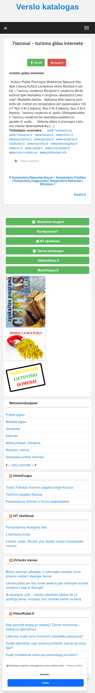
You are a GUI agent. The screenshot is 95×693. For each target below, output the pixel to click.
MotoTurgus (22, 476)
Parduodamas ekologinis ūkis (26, 527)
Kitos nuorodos (29, 161)
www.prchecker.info (53, 152)
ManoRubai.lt (23, 613)
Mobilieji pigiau (16, 421)
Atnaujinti (56, 62)
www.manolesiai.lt (57, 148)
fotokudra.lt (17, 143)
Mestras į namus (17, 450)
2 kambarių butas (18, 534)
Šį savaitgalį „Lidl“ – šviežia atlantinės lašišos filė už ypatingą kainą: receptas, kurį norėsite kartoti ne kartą (43, 596)
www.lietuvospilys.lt (64, 143)
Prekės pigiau (15, 414)
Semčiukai (13, 428)
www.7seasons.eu (59, 130)
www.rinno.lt (64, 134)
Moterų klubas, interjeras (23, 443)
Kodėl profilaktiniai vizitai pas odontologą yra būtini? (42, 654)
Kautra (79, 194)
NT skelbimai (23, 516)
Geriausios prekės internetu (25, 457)
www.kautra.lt (44, 134)
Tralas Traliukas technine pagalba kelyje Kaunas (39, 487)
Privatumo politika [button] (74, 665)
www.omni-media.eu (23, 152)
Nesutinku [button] (44, 674)
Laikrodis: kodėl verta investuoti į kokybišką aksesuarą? (44, 636)
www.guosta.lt (43, 139)
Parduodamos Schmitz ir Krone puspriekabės (37, 501)
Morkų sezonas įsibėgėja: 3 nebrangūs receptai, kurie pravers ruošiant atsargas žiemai (43, 573)
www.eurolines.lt (20, 139)
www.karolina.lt (37, 143)
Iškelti (37, 62)
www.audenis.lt (66, 139)
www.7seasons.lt (20, 134)
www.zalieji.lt (33, 148)
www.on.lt (15, 148)
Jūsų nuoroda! (21, 465)
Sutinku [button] (45, 682)
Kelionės (12, 436)
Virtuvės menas (25, 560)
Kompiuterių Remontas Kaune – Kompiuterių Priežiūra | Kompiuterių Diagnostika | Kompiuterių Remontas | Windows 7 (48, 181)
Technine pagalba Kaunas (24, 494)
